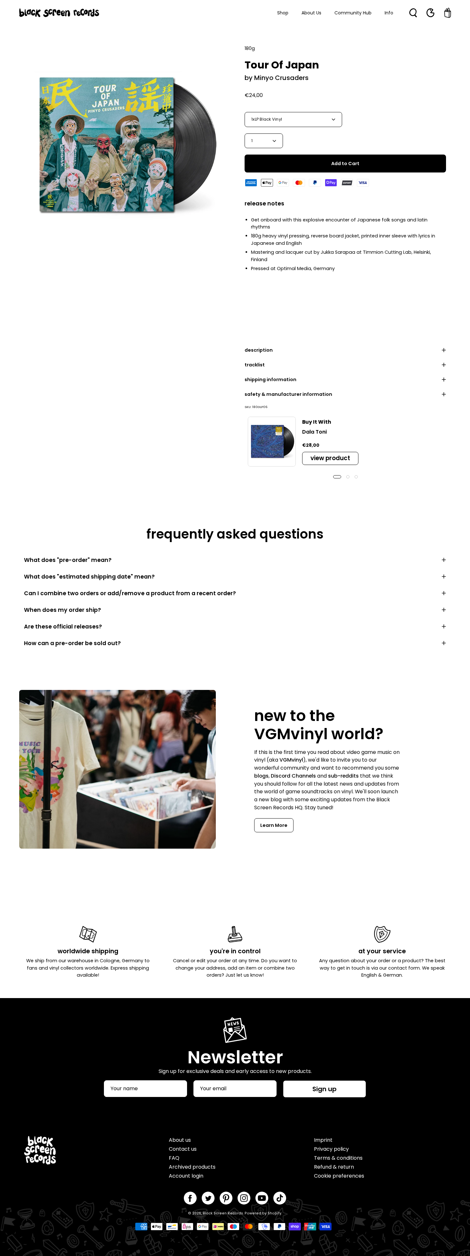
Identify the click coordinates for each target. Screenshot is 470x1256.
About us (180, 1140)
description (259, 350)
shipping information (270, 379)
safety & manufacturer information (288, 394)
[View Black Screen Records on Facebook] (190, 1198)
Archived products (192, 1167)
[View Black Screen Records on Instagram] (244, 1198)
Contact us (183, 1149)
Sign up (324, 1088)
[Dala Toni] (271, 441)
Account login (186, 1176)
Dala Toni (314, 432)
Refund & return (334, 1167)
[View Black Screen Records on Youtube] (261, 1198)
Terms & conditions (338, 1158)
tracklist (255, 365)
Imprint (323, 1140)
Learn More (273, 825)
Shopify (274, 1213)
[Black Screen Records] (59, 13)
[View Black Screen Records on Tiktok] (279, 1198)
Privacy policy (331, 1149)
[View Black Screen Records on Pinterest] (226, 1198)
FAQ (174, 1158)
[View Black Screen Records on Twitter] (208, 1198)
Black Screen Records (223, 1213)
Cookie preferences (339, 1176)
